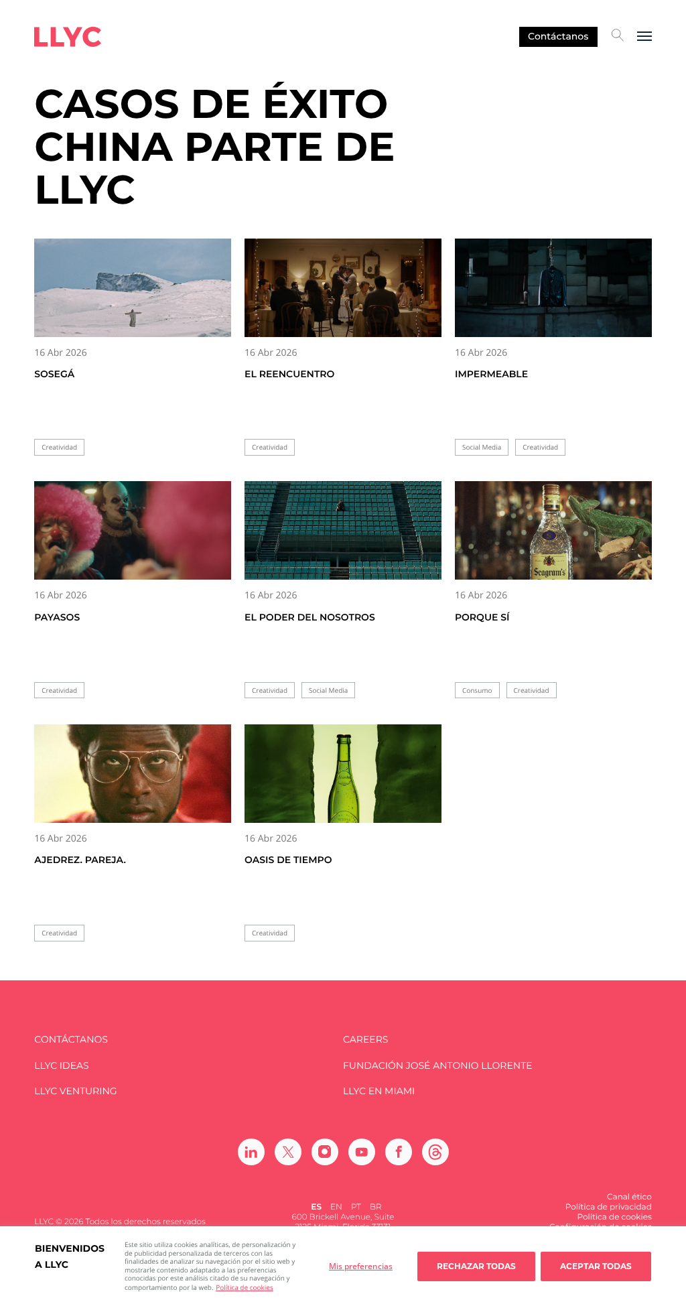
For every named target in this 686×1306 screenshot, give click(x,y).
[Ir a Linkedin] (251, 1151)
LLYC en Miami (379, 1091)
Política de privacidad (608, 1207)
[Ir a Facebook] (398, 1151)
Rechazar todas (476, 1266)
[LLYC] (67, 37)
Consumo (477, 690)
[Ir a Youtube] (361, 1151)
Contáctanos (558, 36)
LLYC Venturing (75, 1091)
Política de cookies (244, 1287)
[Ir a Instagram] (325, 1151)
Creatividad (59, 447)
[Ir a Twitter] (288, 1151)
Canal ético (629, 1197)
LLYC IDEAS (61, 1065)
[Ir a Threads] (435, 1151)
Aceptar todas (596, 1266)
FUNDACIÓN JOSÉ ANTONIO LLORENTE (438, 1065)
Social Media (481, 447)
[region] (343, 1266)
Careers (365, 1039)
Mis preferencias (361, 1266)
